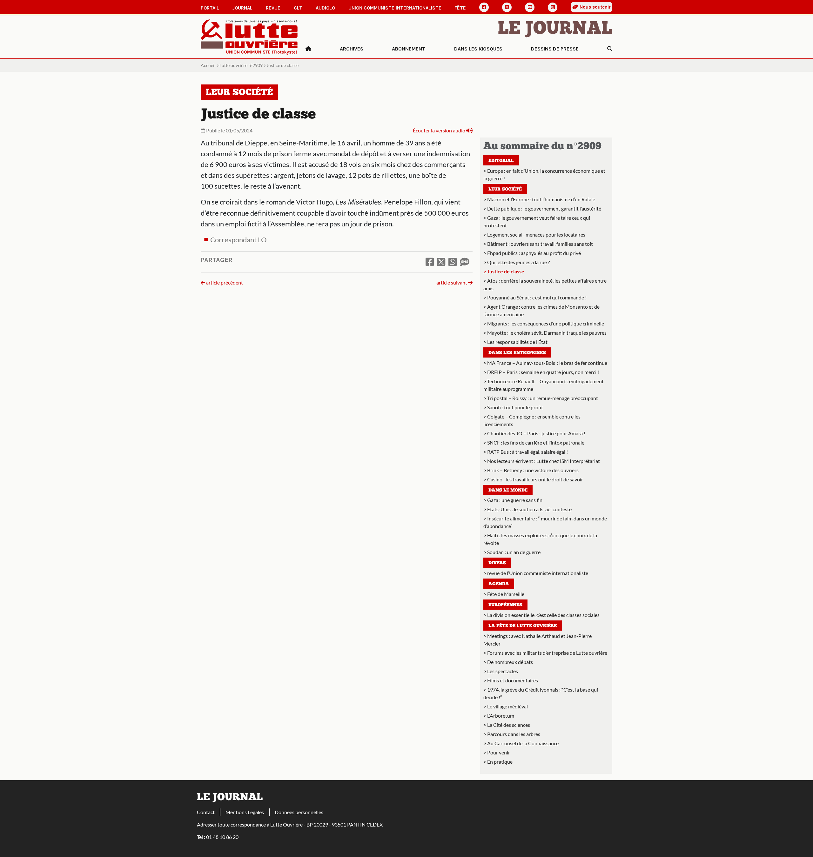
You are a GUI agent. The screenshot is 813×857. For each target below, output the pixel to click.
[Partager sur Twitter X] (441, 261)
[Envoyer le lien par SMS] (464, 261)
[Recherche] (609, 49)
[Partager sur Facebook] (430, 261)
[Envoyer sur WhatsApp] (452, 261)
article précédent (224, 282)
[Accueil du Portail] (249, 36)
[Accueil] (308, 49)
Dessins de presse (555, 49)
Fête (460, 8)
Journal (242, 8)
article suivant (452, 282)
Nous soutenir (594, 7)
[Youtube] (529, 7)
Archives (351, 49)
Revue (273, 8)
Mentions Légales (244, 812)
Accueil (208, 65)
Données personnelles (299, 812)
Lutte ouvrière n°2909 (241, 65)
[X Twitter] (507, 7)
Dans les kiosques (478, 49)
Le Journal (555, 29)
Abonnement (408, 49)
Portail (210, 8)
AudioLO (325, 8)
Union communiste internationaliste (394, 8)
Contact (206, 812)
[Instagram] (552, 7)
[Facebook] (484, 7)
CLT (298, 8)
